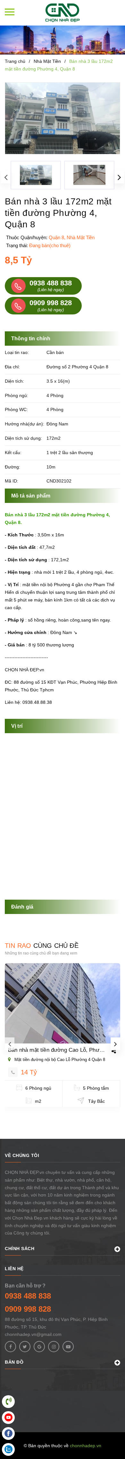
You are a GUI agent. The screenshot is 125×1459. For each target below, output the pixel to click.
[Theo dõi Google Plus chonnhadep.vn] (39, 1346)
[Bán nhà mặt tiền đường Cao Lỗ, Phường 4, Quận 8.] (62, 1003)
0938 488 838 (28, 1296)
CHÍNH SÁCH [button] (19, 1248)
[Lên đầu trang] (103, 1445)
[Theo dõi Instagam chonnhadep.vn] (53, 1346)
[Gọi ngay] (13, 1072)
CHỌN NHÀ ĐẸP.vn (24, 669)
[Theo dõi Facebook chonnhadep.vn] (10, 1346)
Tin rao (42, 945)
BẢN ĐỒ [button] (14, 1362)
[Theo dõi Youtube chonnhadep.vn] (68, 1346)
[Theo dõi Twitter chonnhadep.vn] (24, 1346)
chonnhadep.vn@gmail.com (33, 1334)
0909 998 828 (28, 1309)
